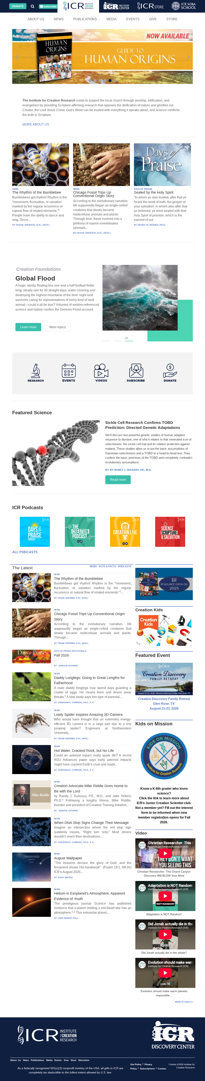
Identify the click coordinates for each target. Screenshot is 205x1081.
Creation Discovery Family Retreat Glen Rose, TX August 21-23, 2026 (164, 703)
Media (112, 19)
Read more (118, 479)
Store (172, 19)
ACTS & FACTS (107, 566)
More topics (57, 324)
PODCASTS (124, 566)
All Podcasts (25, 552)
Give (153, 19)
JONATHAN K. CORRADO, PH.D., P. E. (76, 702)
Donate (18, 6)
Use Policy (135, 1064)
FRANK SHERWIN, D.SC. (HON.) (73, 598)
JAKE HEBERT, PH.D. (68, 918)
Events (133, 19)
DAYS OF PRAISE (143, 189)
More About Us (35, 124)
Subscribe (49, 6)
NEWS (15, 189)
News (59, 19)
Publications (85, 19)
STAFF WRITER (65, 877)
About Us (36, 19)
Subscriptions (147, 1068)
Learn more (28, 324)
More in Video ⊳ (184, 1002)
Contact (162, 1068)
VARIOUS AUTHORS (68, 666)
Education (83, 1060)
